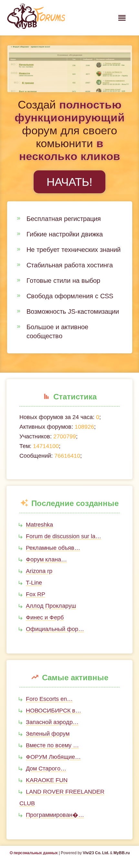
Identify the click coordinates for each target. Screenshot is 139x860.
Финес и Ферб (45, 617)
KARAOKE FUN (47, 780)
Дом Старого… (46, 768)
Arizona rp (39, 571)
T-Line (34, 582)
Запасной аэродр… (52, 722)
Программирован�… (55, 815)
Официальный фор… (55, 629)
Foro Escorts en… (49, 699)
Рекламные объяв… (53, 548)
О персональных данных (34, 853)
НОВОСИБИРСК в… (53, 710)
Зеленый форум (48, 734)
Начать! (69, 182)
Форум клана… (46, 559)
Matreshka (39, 524)
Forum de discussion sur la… (63, 536)
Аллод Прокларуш (51, 606)
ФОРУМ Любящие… (53, 757)
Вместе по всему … (52, 745)
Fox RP (35, 594)
